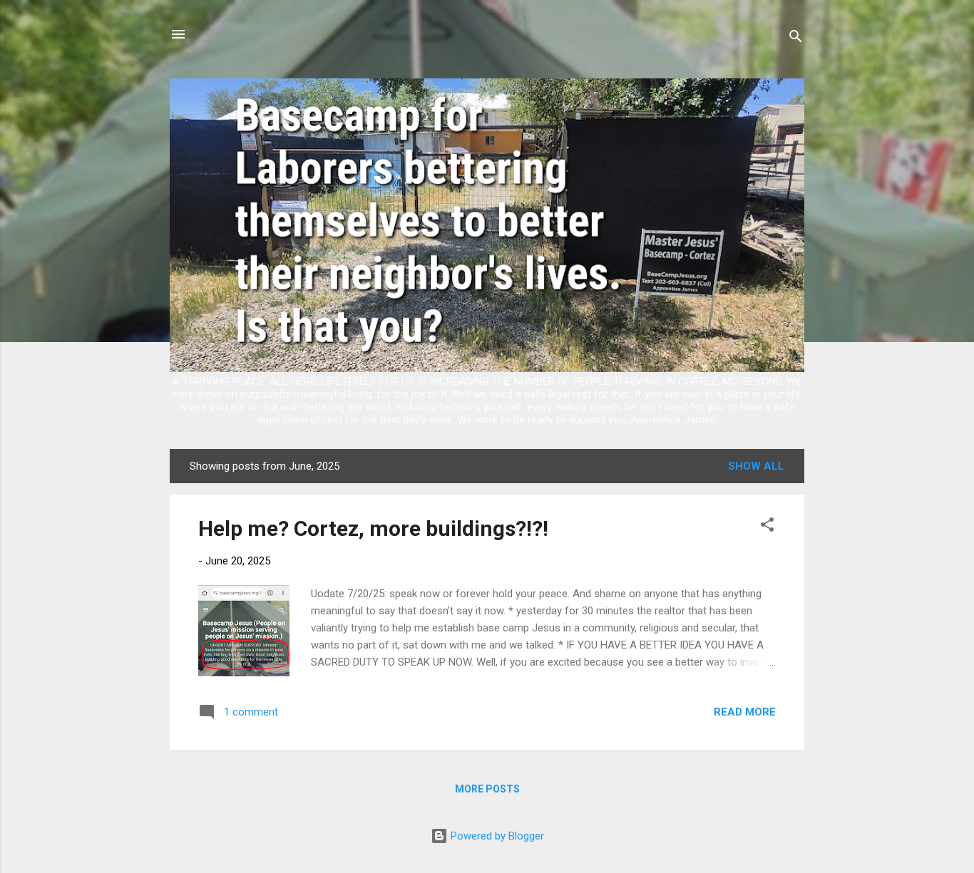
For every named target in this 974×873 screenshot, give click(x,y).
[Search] (795, 39)
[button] (767, 527)
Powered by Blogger (496, 836)
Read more (745, 712)
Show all (756, 466)
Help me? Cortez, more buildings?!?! (373, 528)
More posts (487, 789)
